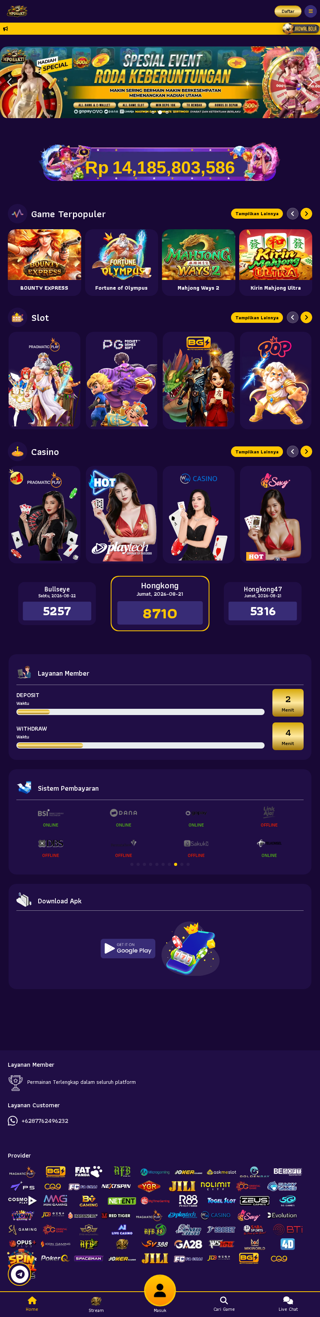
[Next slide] (306, 214)
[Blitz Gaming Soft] (199, 380)
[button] (311, 82)
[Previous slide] (293, 214)
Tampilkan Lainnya (257, 213)
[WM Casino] (199, 514)
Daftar (288, 11)
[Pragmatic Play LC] (44, 514)
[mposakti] (15, 11)
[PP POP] (276, 380)
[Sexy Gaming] (276, 514)
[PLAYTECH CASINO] (122, 514)
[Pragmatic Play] (44, 380)
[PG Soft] (122, 380)
